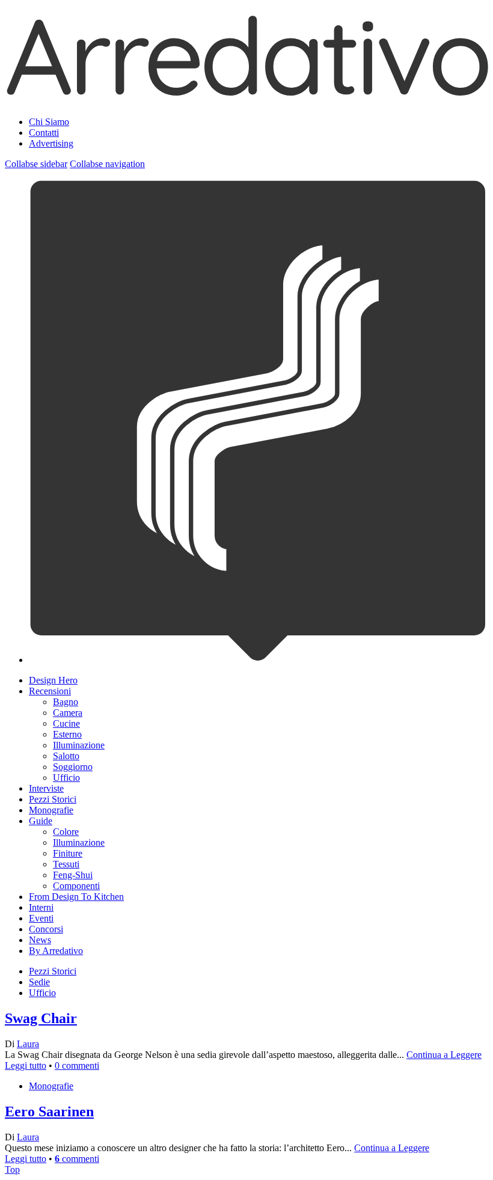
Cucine (66, 723)
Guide (40, 821)
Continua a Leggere (444, 1055)
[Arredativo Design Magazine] (246, 92)
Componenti (76, 886)
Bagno (65, 702)
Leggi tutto (25, 1065)
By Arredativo (56, 951)
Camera (67, 713)
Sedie (39, 982)
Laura (28, 1044)
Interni (41, 907)
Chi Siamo (49, 122)
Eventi (41, 918)
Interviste (46, 788)
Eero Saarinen (49, 1111)
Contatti (44, 132)
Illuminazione (79, 745)
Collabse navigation (107, 164)
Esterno (67, 734)
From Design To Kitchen (76, 896)
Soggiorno (73, 767)
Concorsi (46, 929)
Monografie (51, 810)
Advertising (51, 143)
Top (12, 1169)
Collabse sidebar (36, 164)
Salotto (66, 756)
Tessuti (66, 864)
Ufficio (66, 777)
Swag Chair (41, 1018)
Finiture (67, 853)
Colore (66, 832)
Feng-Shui (73, 875)
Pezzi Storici (52, 799)
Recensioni (50, 691)
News (40, 940)
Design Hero (53, 680)
